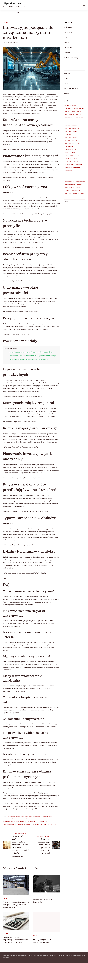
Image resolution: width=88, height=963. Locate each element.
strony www (80, 182)
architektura (68, 27)
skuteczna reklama (72, 179)
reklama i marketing (71, 58)
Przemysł (67, 53)
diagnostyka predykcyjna (10, 819)
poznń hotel (69, 155)
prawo (78, 155)
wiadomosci (76, 190)
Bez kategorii (68, 32)
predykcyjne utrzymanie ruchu (40, 824)
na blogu (68, 143)
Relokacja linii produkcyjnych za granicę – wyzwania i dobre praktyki (32, 355)
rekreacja (67, 63)
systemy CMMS (54, 824)
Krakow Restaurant (72, 129)
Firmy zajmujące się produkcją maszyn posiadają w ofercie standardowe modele (16, 904)
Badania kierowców (71, 105)
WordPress (6, 957)
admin (5, 42)
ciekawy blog (69, 117)
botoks (78, 114)
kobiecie (68, 123)
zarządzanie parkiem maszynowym (23, 827)
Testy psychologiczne (72, 187)
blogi (79, 111)
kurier (75, 131)
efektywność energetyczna (40, 819)
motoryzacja (68, 47)
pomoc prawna (70, 152)
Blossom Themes (70, 955)
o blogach (77, 143)
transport (67, 73)
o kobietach (69, 146)
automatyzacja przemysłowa (16, 816)
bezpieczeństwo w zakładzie (32, 816)
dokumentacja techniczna (25, 819)
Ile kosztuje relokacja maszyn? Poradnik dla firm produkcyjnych (31, 352)
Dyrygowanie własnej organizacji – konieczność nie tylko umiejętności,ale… (15, 940)
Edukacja (67, 42)
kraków (68, 131)
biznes (5, 22)
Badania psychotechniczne (74, 108)
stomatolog (69, 182)
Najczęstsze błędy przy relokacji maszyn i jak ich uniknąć (28, 359)
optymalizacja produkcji (9, 824)
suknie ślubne (70, 184)
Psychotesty (69, 164)
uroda (66, 78)
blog (73, 111)
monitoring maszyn (21, 821)
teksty (79, 184)
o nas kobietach (70, 149)
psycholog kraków (71, 161)
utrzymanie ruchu (8, 827)
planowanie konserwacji (24, 824)
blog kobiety (69, 114)
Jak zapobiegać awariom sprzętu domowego (43, 940)
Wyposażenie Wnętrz (71, 88)
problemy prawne (71, 158)
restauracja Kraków (72, 173)
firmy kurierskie (70, 120)
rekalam (79, 164)
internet (82, 120)
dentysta (79, 117)
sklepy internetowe (70, 68)
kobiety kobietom (71, 126)
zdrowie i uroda (78, 193)
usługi (66, 83)
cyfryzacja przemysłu (47, 816)
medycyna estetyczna (72, 140)
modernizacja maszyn (9, 821)
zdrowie (66, 93)
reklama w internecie (72, 167)
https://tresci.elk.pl (13, 3)
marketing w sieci (71, 137)
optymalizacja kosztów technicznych (38, 821)
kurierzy (68, 134)
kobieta (75, 123)
